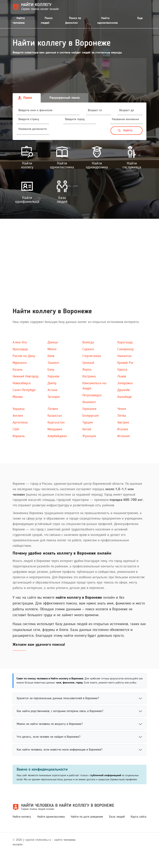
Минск (52, 349)
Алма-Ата (20, 342)
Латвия (53, 409)
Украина (19, 409)
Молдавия (55, 429)
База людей (117, 816)
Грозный (88, 363)
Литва (121, 415)
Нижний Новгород (25, 376)
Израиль (19, 436)
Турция (87, 422)
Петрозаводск (92, 395)
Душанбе (123, 390)
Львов (121, 376)
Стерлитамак (91, 356)
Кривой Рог (125, 363)
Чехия (121, 409)
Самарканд (125, 349)
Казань (18, 369)
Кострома (89, 376)
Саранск (88, 349)
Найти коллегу (22, 816)
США (16, 429)
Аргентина (20, 422)
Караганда (125, 342)
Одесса (122, 369)
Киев (51, 356)
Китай (86, 429)
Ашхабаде (124, 397)
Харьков (53, 376)
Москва (18, 397)
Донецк (53, 342)
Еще (140, 18)
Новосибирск (22, 383)
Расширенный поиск (64, 98)
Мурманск (20, 363)
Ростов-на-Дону (24, 356)
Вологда (88, 342)
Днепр (52, 383)
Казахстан (55, 415)
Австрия (123, 422)
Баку (51, 369)
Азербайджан (57, 436)
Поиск (27, 98)
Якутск (87, 369)
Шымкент (89, 402)
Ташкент (53, 363)
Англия (18, 415)
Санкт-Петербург (24, 390)
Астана (52, 390)
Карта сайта (138, 816)
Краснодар (20, 349)
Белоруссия (90, 415)
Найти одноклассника (51, 816)
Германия (89, 409)
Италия (122, 429)
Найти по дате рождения (87, 816)
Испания (123, 436)
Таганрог (54, 397)
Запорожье (125, 383)
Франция (89, 436)
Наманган (124, 356)
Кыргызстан (56, 422)
